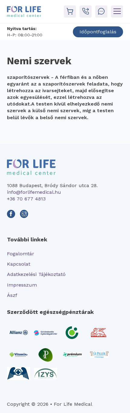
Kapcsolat (18, 264)
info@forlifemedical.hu (34, 192)
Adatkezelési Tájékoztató (36, 274)
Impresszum (22, 285)
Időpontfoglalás (98, 32)
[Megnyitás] (117, 11)
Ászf (12, 295)
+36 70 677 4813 (26, 199)
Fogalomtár (20, 254)
